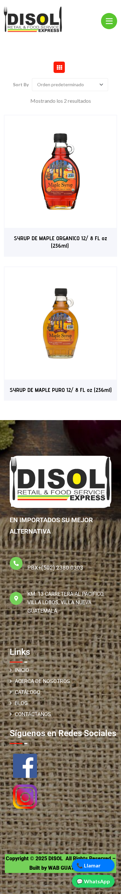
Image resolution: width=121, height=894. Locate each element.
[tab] (59, 67)
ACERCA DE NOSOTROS (42, 681)
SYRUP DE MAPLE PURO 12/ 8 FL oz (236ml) (61, 389)
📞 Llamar (88, 865)
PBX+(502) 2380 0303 (55, 567)
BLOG (21, 703)
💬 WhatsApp (93, 881)
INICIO (22, 670)
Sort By (21, 84)
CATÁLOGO (27, 692)
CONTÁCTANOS (33, 714)
